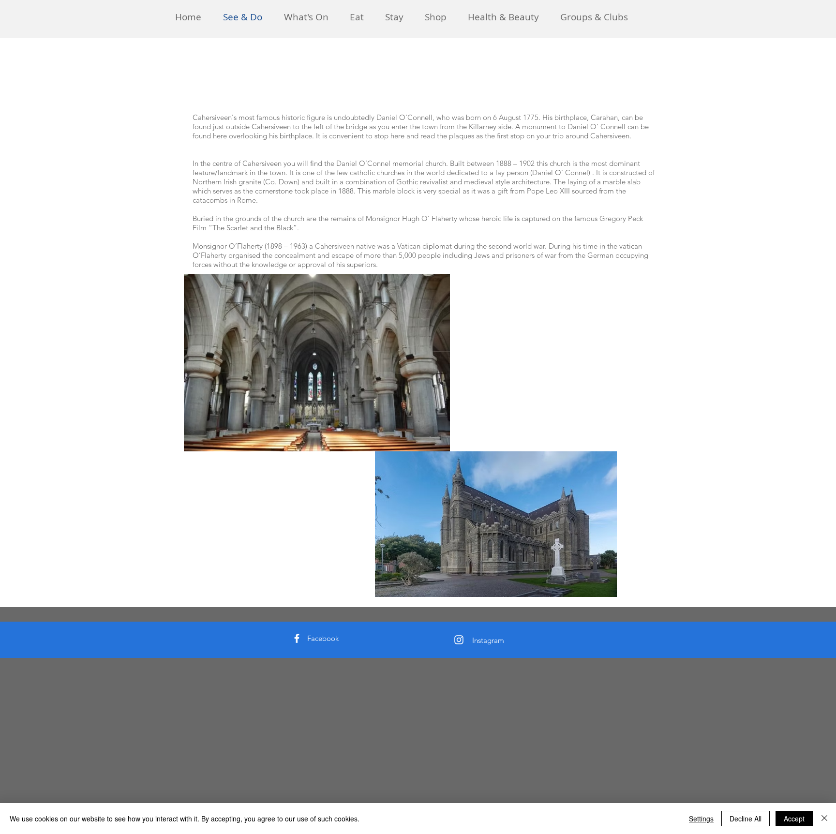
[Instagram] (459, 640)
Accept (794, 818)
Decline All (745, 818)
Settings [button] (701, 818)
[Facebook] (297, 638)
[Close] (824, 818)
